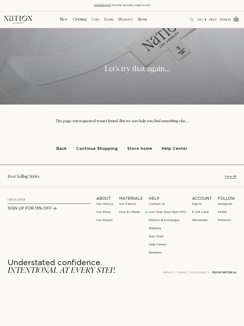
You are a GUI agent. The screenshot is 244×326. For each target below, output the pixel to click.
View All (230, 176)
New (64, 19)
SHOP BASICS (102, 5)
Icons (108, 19)
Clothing (80, 19)
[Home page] (18, 20)
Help (213, 19)
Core (96, 19)
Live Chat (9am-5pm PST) (167, 212)
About (142, 19)
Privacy (168, 273)
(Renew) (125, 19)
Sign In (225, 19)
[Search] (192, 19)
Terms (182, 273)
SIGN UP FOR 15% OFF (30, 208)
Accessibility (199, 273)
